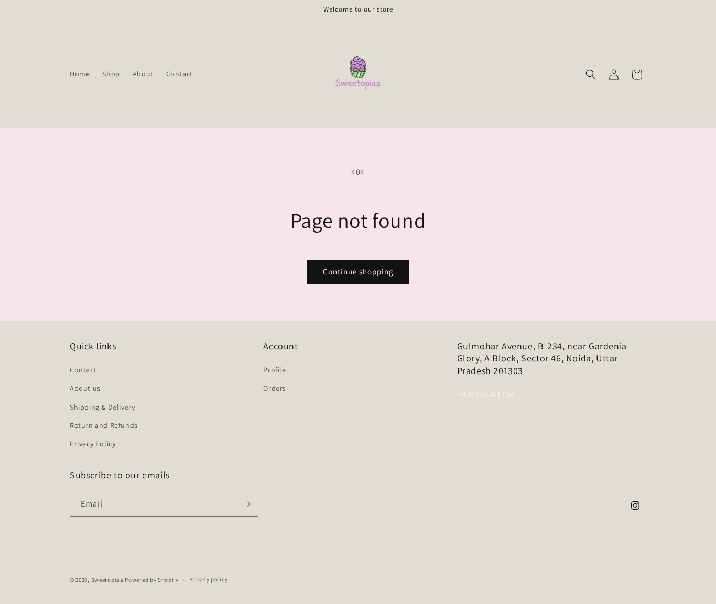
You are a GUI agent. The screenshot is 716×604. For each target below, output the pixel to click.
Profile (274, 370)
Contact (83, 370)
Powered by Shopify (152, 580)
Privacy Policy (92, 443)
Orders (274, 388)
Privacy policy (208, 579)
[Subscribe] (246, 504)
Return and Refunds (104, 425)
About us (85, 388)
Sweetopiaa (107, 580)
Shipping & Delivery (102, 407)
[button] (590, 74)
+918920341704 (486, 394)
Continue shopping (358, 272)
